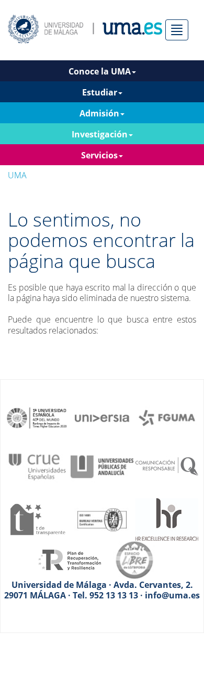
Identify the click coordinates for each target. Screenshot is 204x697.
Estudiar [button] (99, 92)
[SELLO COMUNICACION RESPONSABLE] (166, 465)
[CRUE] (37, 465)
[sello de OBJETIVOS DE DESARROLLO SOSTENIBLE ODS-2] (37, 417)
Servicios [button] (99, 155)
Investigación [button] (100, 134)
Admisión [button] (99, 113)
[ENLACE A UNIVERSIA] (102, 417)
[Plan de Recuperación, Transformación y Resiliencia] (69, 559)
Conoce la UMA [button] (100, 71)
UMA (17, 175)
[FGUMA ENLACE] (166, 417)
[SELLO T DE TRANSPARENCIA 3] (37, 518)
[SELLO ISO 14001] (102, 518)
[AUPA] (102, 465)
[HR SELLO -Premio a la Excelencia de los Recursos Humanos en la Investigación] (166, 518)
